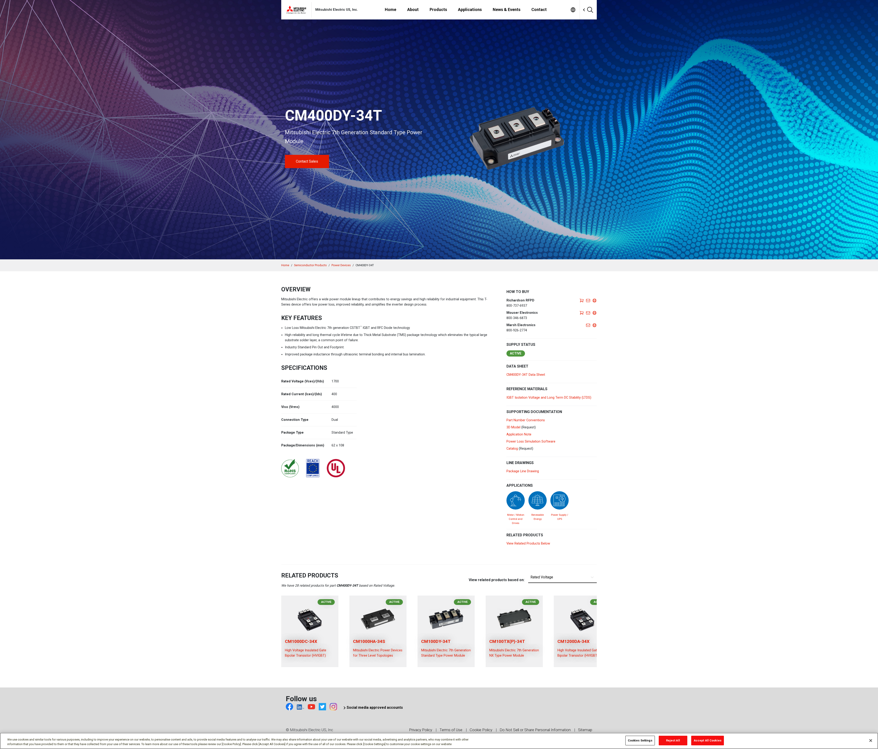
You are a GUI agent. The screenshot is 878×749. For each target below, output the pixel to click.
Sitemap (585, 730)
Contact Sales (307, 161)
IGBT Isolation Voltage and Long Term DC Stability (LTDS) (548, 398)
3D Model (513, 427)
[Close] (871, 741)
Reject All (673, 740)
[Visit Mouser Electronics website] (594, 312)
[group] (309, 631)
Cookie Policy (481, 730)
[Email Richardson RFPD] (588, 300)
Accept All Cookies (707, 740)
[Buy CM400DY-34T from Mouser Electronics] (581, 312)
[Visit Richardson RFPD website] (594, 300)
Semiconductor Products (310, 265)
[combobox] (580, 9)
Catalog (512, 449)
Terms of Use (450, 730)
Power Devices (341, 265)
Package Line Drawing (522, 471)
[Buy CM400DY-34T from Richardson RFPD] (581, 300)
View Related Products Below (528, 543)
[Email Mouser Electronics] (588, 312)
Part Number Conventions (525, 420)
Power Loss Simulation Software (530, 441)
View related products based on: (497, 580)
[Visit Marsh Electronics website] (594, 325)
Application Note (518, 434)
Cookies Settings (640, 740)
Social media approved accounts (375, 707)
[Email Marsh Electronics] (588, 325)
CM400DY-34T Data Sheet (525, 375)
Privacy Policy (420, 730)
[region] (439, 741)
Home (285, 265)
